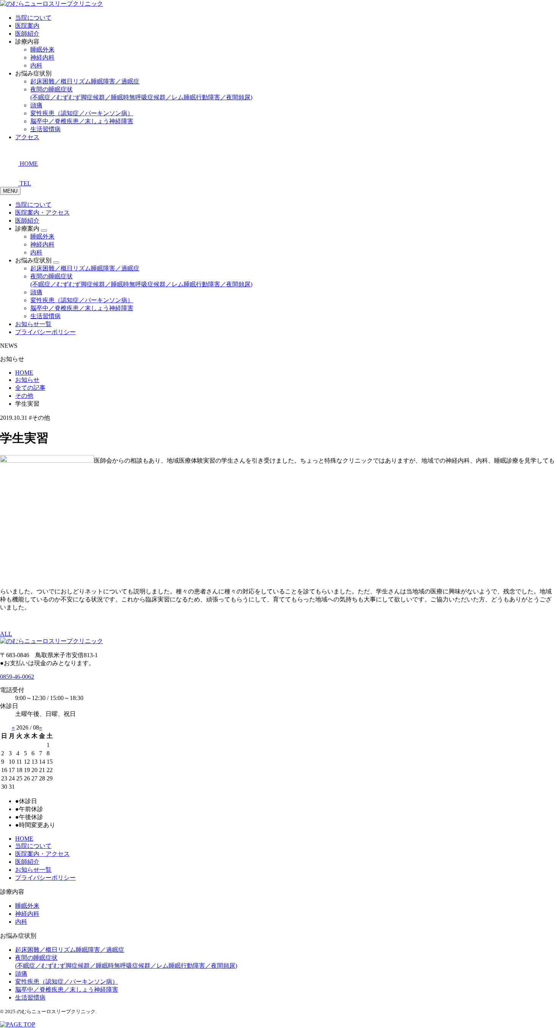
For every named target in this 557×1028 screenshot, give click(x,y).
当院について (33, 17)
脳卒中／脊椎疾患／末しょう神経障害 (81, 121)
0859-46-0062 (17, 676)
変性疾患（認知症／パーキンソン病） (81, 113)
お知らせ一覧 (33, 324)
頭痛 (36, 105)
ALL (6, 634)
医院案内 (27, 25)
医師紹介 (27, 33)
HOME (24, 838)
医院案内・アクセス (42, 212)
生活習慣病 (45, 129)
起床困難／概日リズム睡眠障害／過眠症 (84, 81)
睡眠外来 (42, 49)
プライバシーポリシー (45, 332)
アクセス (27, 137)
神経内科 (42, 57)
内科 (36, 65)
